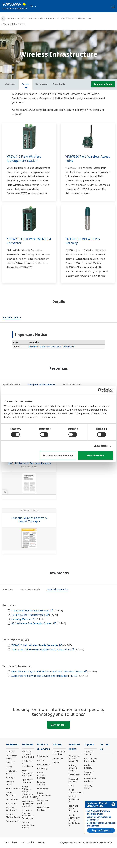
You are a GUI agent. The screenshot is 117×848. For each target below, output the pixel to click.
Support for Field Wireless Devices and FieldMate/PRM (42, 675)
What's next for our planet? (74, 759)
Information (42, 756)
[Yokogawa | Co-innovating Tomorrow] (15, 6)
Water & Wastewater (11, 808)
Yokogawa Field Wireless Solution (30, 610)
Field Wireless (84, 18)
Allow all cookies (95, 455)
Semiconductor (13, 821)
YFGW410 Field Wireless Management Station (24, 158)
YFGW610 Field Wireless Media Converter (29, 241)
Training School (88, 786)
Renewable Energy (11, 772)
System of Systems (73, 780)
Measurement (47, 18)
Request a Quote (103, 84)
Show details (101, 445)
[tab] (12, 317)
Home (11, 18)
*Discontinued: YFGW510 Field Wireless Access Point (41, 649)
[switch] (44, 434)
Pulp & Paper (12, 799)
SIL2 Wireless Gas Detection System (32, 623)
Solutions (27, 744)
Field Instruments (66, 18)
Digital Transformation (76, 791)
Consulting (42, 768)
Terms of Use (11, 842)
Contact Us (58, 725)
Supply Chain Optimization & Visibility (28, 803)
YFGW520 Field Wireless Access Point (87, 158)
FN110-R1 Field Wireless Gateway (82, 241)
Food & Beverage (10, 793)
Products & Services (27, 18)
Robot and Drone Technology (74, 808)
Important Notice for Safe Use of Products (50, 346)
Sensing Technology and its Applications (74, 819)
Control (40, 760)
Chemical (10, 762)
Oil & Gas (10, 751)
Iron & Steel (11, 803)
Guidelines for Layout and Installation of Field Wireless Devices (47, 671)
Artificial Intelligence (74, 797)
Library (57, 744)
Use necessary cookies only (58, 455)
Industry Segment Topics (73, 768)
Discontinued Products (43, 808)
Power (9, 766)
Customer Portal (88, 773)
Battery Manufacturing (13, 815)
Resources (58, 758)
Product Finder (87, 766)
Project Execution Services (41, 775)
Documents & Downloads (59, 753)
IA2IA (71, 785)
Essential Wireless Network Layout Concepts (29, 519)
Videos (56, 762)
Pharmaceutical (13, 788)
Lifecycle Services (41, 783)
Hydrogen (10, 777)
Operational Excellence (27, 781)
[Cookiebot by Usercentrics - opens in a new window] (100, 390)
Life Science (42, 788)
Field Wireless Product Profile (28, 615)
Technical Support (88, 753)
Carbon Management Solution (28, 825)
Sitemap (41, 842)
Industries (12, 744)
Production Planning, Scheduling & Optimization (28, 814)
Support (89, 744)
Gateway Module (21, 619)
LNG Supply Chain (11, 757)
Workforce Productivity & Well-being (28, 754)
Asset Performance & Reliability (28, 773)
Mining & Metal (10, 783)
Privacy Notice (27, 842)
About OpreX (74, 774)
